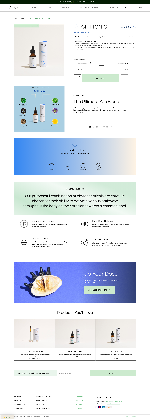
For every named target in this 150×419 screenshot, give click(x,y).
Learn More (101, 65)
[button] (124, 78)
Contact (17, 397)
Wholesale (18, 400)
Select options (34, 334)
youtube (78, 404)
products (24, 18)
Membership (113, 8)
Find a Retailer (41, 400)
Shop (34, 8)
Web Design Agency (131, 416)
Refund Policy (19, 404)
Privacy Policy (41, 404)
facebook (79, 397)
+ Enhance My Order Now (99, 290)
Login (140, 7)
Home (16, 18)
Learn (49, 8)
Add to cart (100, 78)
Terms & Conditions (42, 408)
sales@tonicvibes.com (113, 404)
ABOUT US (65, 8)
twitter (78, 408)
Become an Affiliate (43, 397)
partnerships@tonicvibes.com (114, 401)
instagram (79, 400)
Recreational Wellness (89, 8)
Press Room (18, 408)
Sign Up (112, 373)
